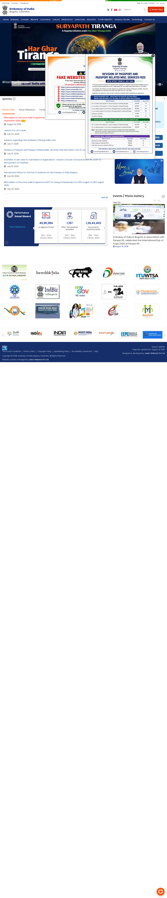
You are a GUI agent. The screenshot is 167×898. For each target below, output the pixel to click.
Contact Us (149, 19)
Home (6, 19)
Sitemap (5, 3)
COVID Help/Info (105, 19)
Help (96, 351)
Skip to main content (146, 3)
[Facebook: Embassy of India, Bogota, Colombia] (111, 10)
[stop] (6, 243)
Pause (14, 98)
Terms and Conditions (11, 351)
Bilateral (34, 19)
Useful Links (80, 19)
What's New (157, 9)
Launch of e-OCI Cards (15, 130)
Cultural (56, 19)
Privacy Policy (29, 351)
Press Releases (27, 109)
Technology (137, 19)
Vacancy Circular (122, 19)
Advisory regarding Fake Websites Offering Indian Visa (30, 140)
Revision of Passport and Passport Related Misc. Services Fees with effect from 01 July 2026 (47, 150)
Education (91, 19)
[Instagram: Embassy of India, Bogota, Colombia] (120, 10)
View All (104, 197)
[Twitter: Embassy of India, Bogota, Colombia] (108, 10)
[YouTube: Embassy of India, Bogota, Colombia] (115, 10)
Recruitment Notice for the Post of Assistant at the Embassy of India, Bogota (40, 172)
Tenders (43, 109)
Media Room (67, 19)
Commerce (45, 19)
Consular (25, 19)
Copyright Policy (44, 351)
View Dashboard (17, 226)
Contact (14, 3)
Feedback (24, 3)
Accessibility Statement (82, 351)
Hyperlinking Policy (61, 351)
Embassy (15, 19)
